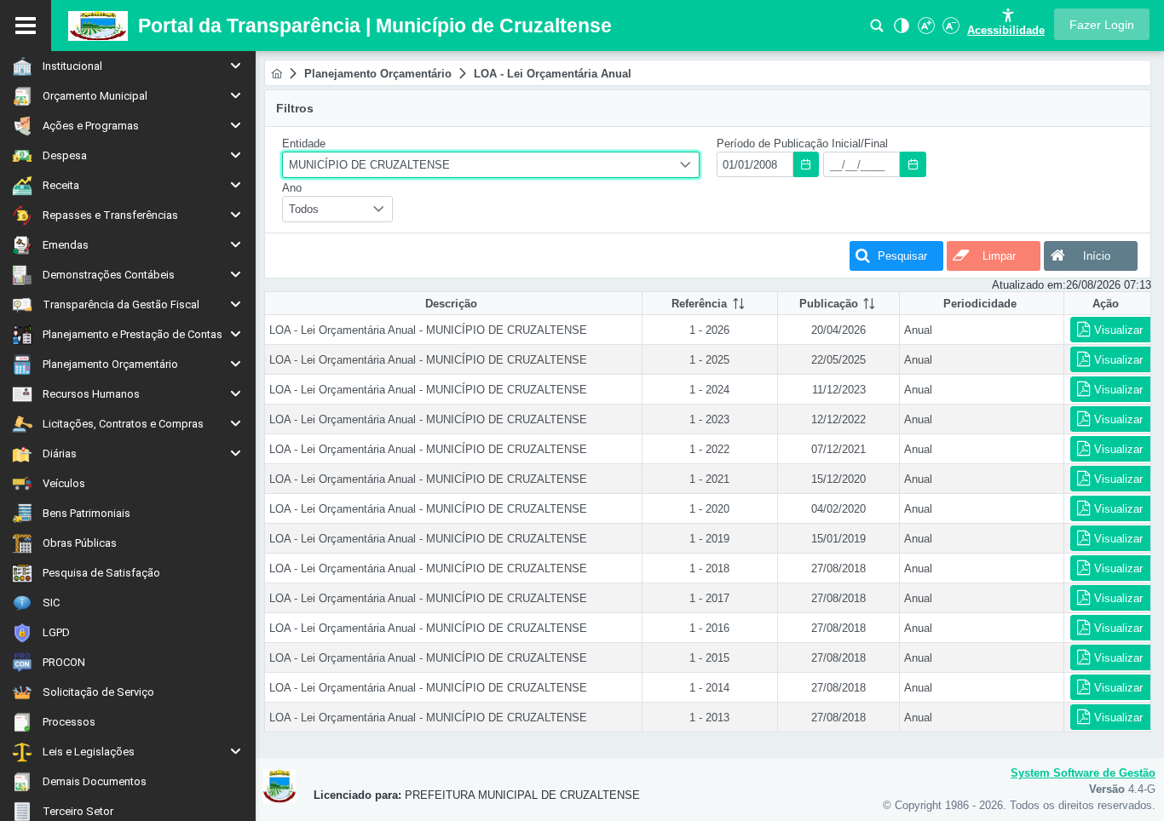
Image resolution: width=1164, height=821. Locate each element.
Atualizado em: (1029, 284)
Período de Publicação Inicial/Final (802, 143)
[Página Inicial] (276, 73)
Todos (304, 209)
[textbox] (755, 164)
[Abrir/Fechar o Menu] (25, 25)
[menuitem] (128, 66)
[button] (1102, 24)
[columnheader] (710, 303)
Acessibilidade (1006, 30)
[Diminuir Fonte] (949, 30)
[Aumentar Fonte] (924, 30)
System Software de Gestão (1083, 772)
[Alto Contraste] (900, 30)
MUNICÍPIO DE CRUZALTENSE (369, 164)
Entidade (304, 143)
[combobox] (491, 165)
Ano (292, 187)
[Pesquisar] (876, 30)
